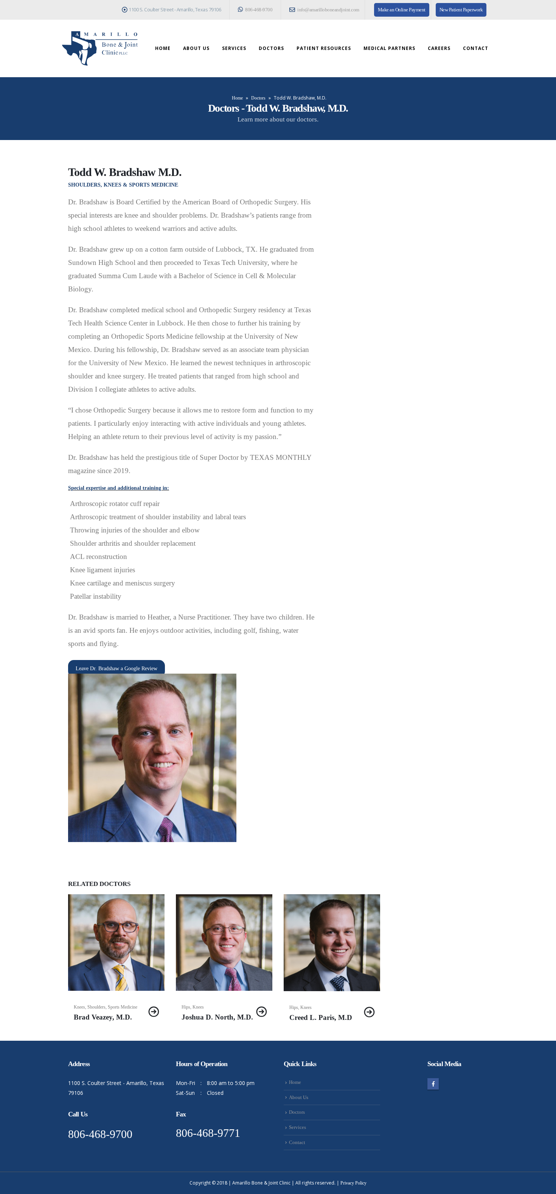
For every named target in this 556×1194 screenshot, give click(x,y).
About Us (196, 48)
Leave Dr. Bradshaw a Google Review (116, 668)
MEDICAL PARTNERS (389, 48)
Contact (475, 48)
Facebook (433, 1084)
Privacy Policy (353, 1183)
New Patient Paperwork (461, 9)
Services (234, 48)
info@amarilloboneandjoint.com (328, 9)
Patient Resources (324, 48)
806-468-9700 (258, 9)
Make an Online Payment (402, 9)
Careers (439, 48)
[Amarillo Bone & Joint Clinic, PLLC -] (100, 48)
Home (163, 48)
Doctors (271, 48)
